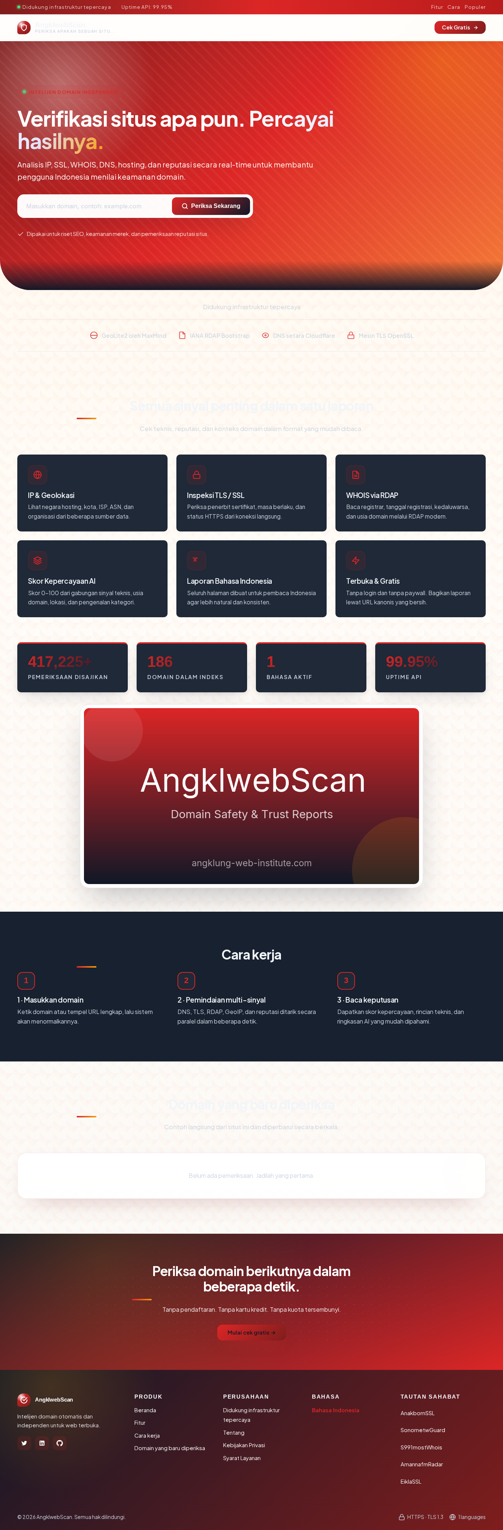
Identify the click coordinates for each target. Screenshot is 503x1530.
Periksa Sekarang (215, 206)
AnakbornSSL (418, 1413)
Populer (475, 7)
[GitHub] (60, 1443)
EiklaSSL (411, 1481)
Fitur (437, 7)
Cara (453, 7)
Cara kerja (147, 1435)
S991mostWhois (421, 1447)
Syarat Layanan (242, 1458)
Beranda (145, 1410)
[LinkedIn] (42, 1443)
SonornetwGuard (423, 1430)
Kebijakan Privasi (244, 1445)
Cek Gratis (456, 27)
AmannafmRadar (422, 1464)
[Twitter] (24, 1443)
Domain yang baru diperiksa (169, 1448)
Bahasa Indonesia (335, 1410)
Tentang (234, 1432)
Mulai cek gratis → (252, 1332)
